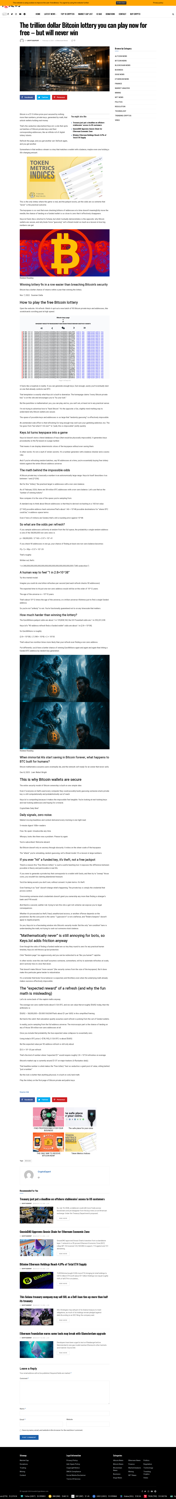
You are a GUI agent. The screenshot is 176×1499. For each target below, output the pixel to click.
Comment (24, 1378)
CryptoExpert (33, 40)
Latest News (49, 13)
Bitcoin (28, 1161)
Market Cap (24, 1460)
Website (69, 1419)
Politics (118, 102)
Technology (120, 111)
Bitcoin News (121, 61)
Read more (63, 1218)
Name (23, 1409)
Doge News (119, 74)
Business (119, 70)
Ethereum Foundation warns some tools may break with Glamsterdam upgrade (63, 1333)
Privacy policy (158, 3)
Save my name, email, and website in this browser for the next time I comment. (52, 1430)
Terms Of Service (73, 1479)
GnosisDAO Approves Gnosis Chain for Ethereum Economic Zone (87, 130)
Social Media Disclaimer (76, 1475)
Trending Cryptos (123, 115)
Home (38, 13)
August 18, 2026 (39, 1338)
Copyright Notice (73, 1468)
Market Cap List (85, 13)
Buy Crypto (135, 13)
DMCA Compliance (73, 1471)
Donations (110, 13)
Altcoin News (121, 56)
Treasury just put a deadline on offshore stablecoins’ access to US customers (88, 123)
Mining (118, 93)
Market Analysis (122, 88)
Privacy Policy (72, 1460)
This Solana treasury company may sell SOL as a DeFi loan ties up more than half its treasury (64, 1299)
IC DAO (99, 13)
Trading (23, 1468)
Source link (24, 1092)
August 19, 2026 (39, 1305)
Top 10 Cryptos (67, 13)
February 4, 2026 (48, 40)
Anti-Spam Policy (73, 1464)
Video (117, 120)
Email (23, 1419)
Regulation (120, 106)
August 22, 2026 (39, 1204)
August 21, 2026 (39, 1236)
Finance (118, 83)
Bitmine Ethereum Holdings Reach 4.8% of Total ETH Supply (89, 136)
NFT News (119, 97)
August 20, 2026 (39, 1269)
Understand (121, 3)
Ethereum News (62, 40)
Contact (122, 13)
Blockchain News (122, 65)
